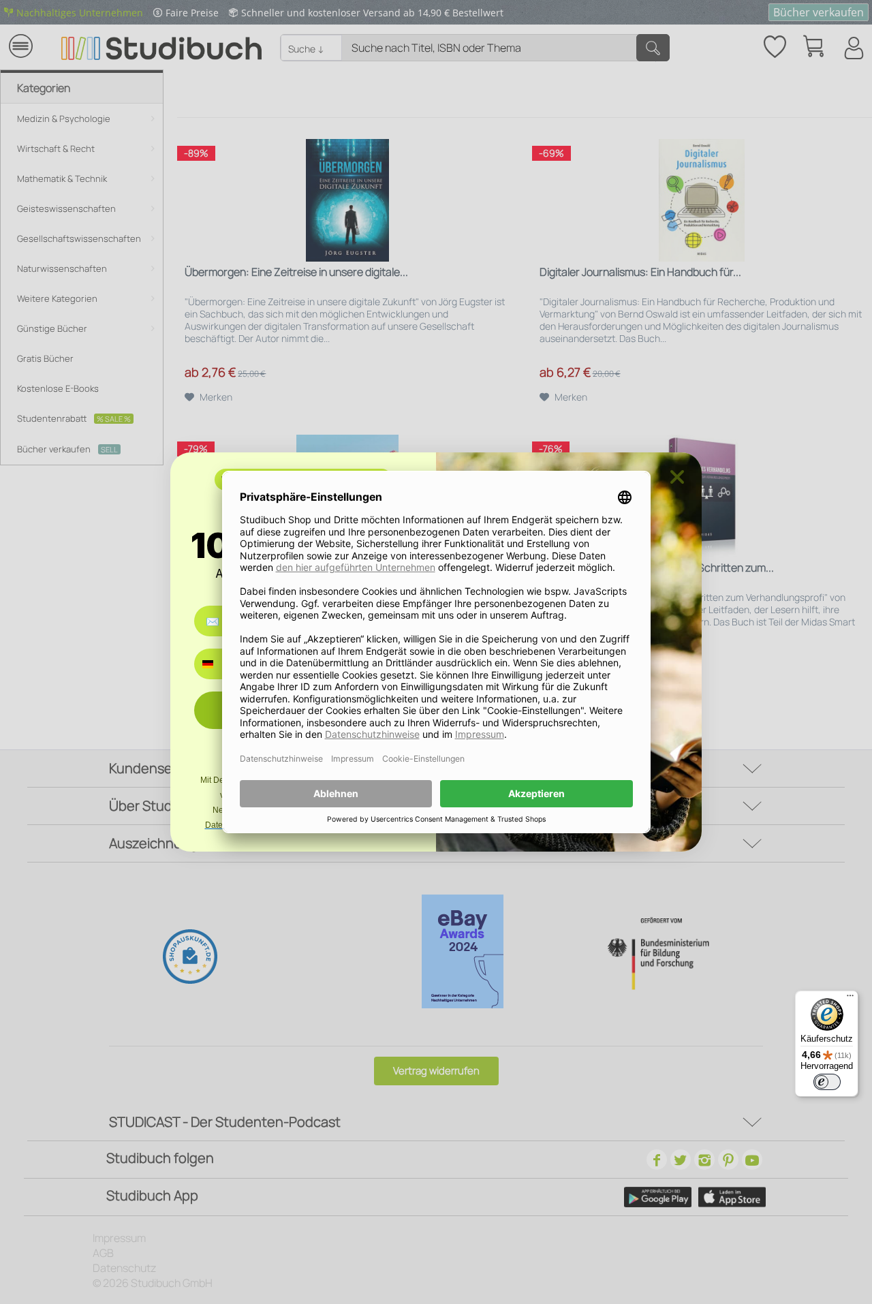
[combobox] (217, 664)
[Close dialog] (677, 477)
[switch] (827, 1082)
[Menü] (850, 999)
